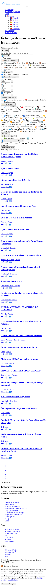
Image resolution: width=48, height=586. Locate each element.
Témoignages (10, 517)
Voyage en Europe (11, 510)
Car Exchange (27, 107)
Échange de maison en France (15, 508)
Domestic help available (32, 111)
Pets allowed (15, 125)
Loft (28, 67)
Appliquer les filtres (8, 147)
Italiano (14, 27)
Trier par (4, 150)
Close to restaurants (23, 109)
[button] (9, 16)
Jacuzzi (33, 122)
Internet (14, 122)
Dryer (7, 116)
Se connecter (9, 31)
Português (15, 29)
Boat (20, 63)
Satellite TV (30, 125)
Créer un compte (11, 33)
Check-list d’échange (12, 531)
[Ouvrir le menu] (26, 6)
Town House (40, 67)
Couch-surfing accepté (13, 100)
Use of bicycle (10, 131)
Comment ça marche (12, 12)
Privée (16, 74)
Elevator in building (31, 116)
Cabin (42, 63)
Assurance (9, 537)
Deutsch (14, 24)
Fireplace (24, 118)
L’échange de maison (12, 506)
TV (44, 129)
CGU (7, 556)
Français (14, 18)
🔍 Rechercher (6, 53)
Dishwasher (14, 111)
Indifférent (7, 74)
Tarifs (7, 14)
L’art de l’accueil (11, 533)
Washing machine (27, 131)
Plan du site (9, 541)
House (18, 67)
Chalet (23, 65)
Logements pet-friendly (13, 515)
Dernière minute (8, 102)
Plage (20, 138)
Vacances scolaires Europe (14, 512)
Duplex (8, 67)
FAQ (7, 535)
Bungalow (31, 63)
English (14, 20)
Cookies (8, 554)
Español (14, 22)
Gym (4, 120)
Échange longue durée (34, 100)
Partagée (25, 74)
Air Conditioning (11, 107)
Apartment (9, 63)
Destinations (9, 504)
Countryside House (37, 65)
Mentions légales (11, 550)
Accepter (12, 584)
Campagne (9, 138)
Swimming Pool (15, 129)
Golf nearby (38, 118)
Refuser (4, 584)
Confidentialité (10, 552)
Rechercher (9, 10)
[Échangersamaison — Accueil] (13, 6)
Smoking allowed (24, 127)
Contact (8, 539)
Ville (30, 138)
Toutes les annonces (12, 502)
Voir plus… (5, 133)
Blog (7, 519)
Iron (24, 122)
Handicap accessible (31, 120)
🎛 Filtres (5, 50)
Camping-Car (10, 65)
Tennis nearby (32, 129)
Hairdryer (15, 120)
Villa (7, 70)
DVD (17, 116)
